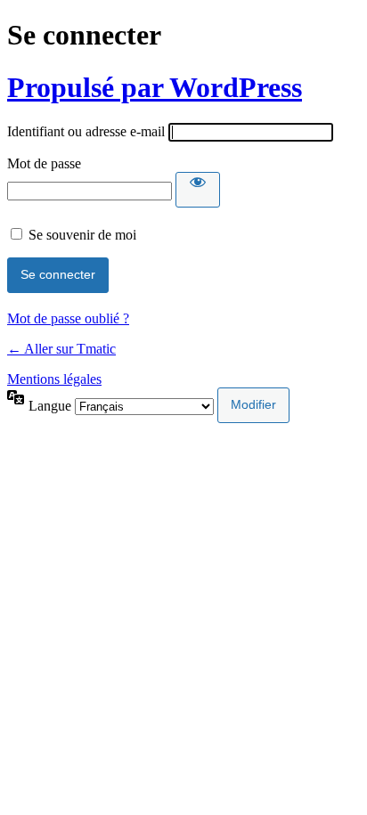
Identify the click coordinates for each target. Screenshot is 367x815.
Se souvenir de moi (82, 234)
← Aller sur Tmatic (61, 348)
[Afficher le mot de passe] (197, 190)
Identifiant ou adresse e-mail (86, 131)
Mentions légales (54, 379)
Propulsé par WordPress (154, 87)
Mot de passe (44, 163)
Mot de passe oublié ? (68, 318)
